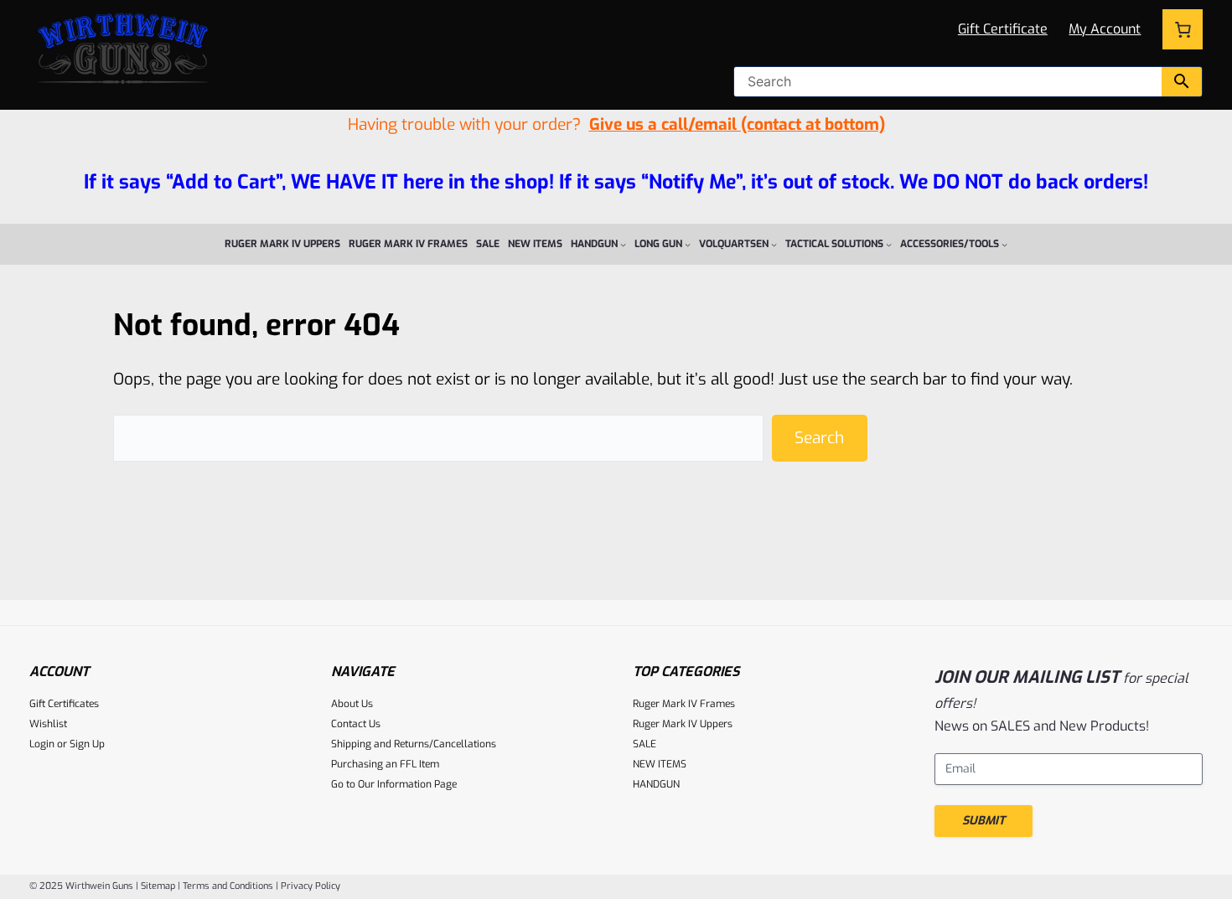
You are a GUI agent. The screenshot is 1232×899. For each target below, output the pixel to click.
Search (819, 437)
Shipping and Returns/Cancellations (413, 744)
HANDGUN (656, 784)
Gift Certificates (64, 703)
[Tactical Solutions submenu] (889, 244)
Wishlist (48, 724)
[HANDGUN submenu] (623, 244)
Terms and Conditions (228, 886)
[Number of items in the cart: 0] (1182, 29)
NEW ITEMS (659, 764)
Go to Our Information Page (394, 784)
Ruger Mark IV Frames (684, 703)
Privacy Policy (310, 886)
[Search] (1182, 81)
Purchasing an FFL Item (385, 764)
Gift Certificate (1003, 29)
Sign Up (87, 744)
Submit (983, 821)
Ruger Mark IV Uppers (682, 724)
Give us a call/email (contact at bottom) (737, 124)
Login (41, 744)
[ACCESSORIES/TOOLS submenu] (1004, 244)
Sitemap (158, 886)
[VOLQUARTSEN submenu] (774, 244)
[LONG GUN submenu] (688, 244)
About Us (352, 703)
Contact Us (355, 724)
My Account (1105, 29)
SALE (644, 744)
